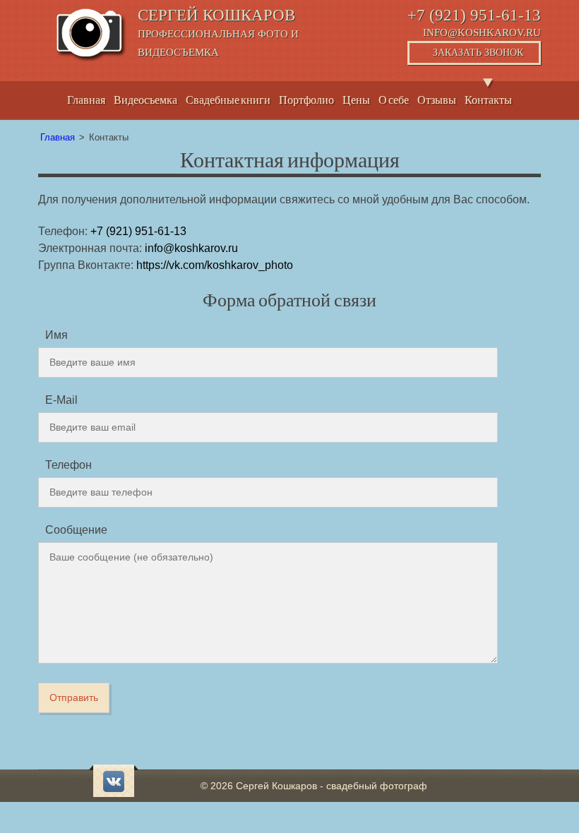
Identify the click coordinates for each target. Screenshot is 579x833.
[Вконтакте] (113, 781)
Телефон (68, 465)
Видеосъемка (145, 99)
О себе (393, 99)
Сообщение (76, 530)
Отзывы (436, 99)
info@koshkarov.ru (482, 32)
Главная (86, 99)
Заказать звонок (478, 52)
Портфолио (306, 99)
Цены (356, 99)
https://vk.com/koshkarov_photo (214, 265)
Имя (56, 335)
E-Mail (61, 400)
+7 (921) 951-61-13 (474, 15)
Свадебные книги (228, 99)
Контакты (488, 99)
